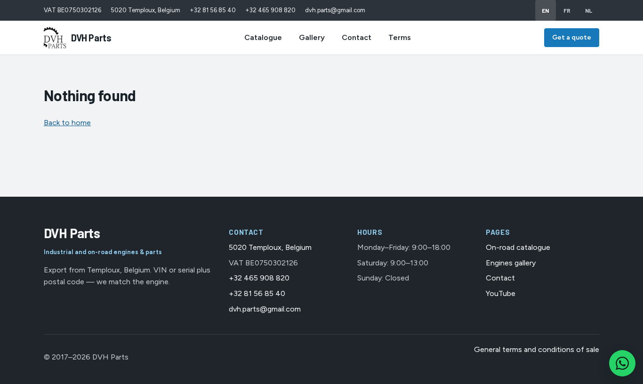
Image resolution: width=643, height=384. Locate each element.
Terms (399, 37)
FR (567, 10)
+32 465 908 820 (270, 10)
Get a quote (571, 37)
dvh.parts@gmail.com (335, 10)
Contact (356, 37)
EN (545, 10)
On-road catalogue (518, 247)
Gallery (312, 37)
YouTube (500, 293)
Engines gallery (511, 262)
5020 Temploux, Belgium (145, 10)
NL (589, 10)
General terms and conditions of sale (536, 349)
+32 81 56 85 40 (213, 10)
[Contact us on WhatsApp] (622, 363)
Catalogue (263, 37)
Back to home (67, 122)
